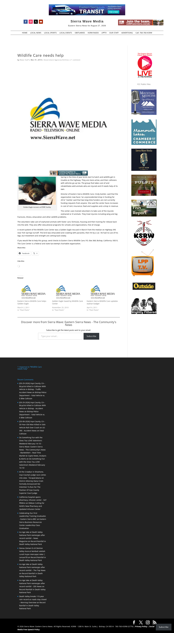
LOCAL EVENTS (65, 33)
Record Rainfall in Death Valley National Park (32, 605)
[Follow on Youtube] (41, 22)
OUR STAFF (114, 33)
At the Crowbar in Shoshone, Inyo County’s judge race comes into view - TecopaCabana (32, 475)
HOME (24, 33)
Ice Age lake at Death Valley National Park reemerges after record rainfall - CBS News (32, 583)
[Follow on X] (36, 22)
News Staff (24, 60)
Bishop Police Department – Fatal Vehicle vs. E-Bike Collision (32, 395)
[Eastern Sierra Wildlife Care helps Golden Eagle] (33, 291)
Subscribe (91, 336)
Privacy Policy (141, 626)
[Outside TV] (144, 289)
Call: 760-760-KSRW (144, 33)
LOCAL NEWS (35, 33)
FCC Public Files (144, 84)
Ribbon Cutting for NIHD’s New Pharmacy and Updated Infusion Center (31, 506)
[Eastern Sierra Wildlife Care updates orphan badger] (103, 291)
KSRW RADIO (93, 33)
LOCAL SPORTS (50, 33)
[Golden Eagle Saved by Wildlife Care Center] (68, 291)
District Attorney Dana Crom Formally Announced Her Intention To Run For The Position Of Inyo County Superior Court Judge (31, 487)
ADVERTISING (127, 33)
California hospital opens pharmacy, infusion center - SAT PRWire (32, 500)
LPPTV (104, 33)
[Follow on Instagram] (31, 22)
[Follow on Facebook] (26, 22)
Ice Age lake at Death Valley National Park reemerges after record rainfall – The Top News (32, 567)
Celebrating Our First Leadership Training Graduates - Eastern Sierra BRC (32, 516)
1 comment (75, 60)
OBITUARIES (80, 33)
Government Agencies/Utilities (56, 60)
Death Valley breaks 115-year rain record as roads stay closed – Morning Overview (32, 599)
